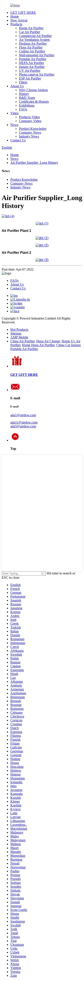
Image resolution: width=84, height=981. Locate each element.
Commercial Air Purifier (35, 36)
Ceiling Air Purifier (32, 51)
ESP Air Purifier (30, 78)
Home (14, 16)
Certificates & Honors (34, 101)
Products (16, 24)
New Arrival (18, 20)
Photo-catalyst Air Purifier (36, 74)
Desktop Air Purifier (33, 43)
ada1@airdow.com (23, 415)
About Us (17, 86)
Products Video (29, 117)
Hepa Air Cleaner (48, 341)
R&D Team (27, 97)
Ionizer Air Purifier (32, 67)
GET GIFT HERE (23, 12)
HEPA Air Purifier (31, 63)
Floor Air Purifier (30, 47)
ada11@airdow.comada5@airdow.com (23, 424)
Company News (30, 132)
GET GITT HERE (24, 374)
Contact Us (18, 140)
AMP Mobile (19, 337)
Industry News (29, 136)
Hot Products (19, 329)
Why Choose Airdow (33, 90)
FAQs (23, 109)
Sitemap (15, 333)
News (14, 125)
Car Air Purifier (29, 32)
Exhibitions (26, 105)
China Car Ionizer (68, 345)
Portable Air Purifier (32, 59)
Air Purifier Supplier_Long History (34, 162)
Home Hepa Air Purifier (38, 345)
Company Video (30, 121)
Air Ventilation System (34, 39)
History (24, 94)
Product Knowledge (32, 128)
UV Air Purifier (29, 70)
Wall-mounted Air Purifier (36, 55)
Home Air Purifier (31, 28)
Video (14, 113)
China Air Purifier (22, 341)
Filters (23, 82)
